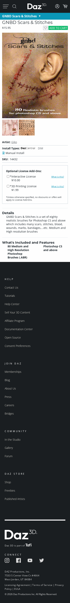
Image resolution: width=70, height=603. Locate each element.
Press (8, 397)
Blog (7, 380)
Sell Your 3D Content (17, 312)
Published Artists (15, 499)
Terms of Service (42, 585)
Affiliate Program (14, 321)
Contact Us (11, 287)
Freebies (10, 490)
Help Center (12, 304)
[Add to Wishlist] (45, 28)
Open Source (13, 337)
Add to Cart (58, 28)
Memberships (13, 372)
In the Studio (12, 439)
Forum (8, 456)
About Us (10, 388)
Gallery (9, 448)
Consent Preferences (18, 346)
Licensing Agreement (17, 585)
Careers (9, 405)
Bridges (9, 413)
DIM (40, 148)
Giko (14, 142)
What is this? (57, 176)
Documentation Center (19, 329)
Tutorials (10, 296)
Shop (8, 482)
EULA (17, 589)
